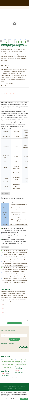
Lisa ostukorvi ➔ (5, 375)
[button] (3, 368)
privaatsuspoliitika (5, 395)
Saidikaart (20, 388)
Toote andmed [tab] (14, 100)
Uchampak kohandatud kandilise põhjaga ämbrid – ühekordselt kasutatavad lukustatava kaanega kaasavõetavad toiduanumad (6, 370)
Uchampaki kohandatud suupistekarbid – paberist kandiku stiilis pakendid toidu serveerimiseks (21, 367)
